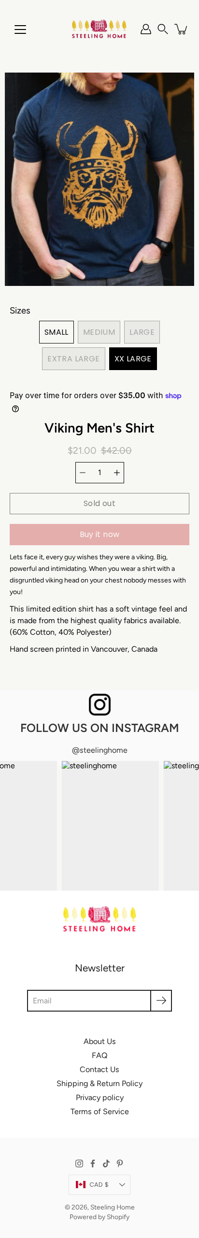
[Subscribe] (161, 1001)
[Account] (146, 29)
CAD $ (99, 1184)
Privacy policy (100, 1097)
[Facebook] (92, 1163)
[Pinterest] (119, 1163)
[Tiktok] (106, 1163)
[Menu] (20, 29)
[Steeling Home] (99, 29)
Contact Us (99, 1069)
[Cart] (181, 29)
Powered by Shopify (99, 1217)
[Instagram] (79, 1163)
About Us (100, 1041)
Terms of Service (100, 1111)
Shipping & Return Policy (99, 1083)
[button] (162, 29)
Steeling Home (112, 1207)
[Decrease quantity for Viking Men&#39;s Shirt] (82, 472)
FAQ (100, 1055)
